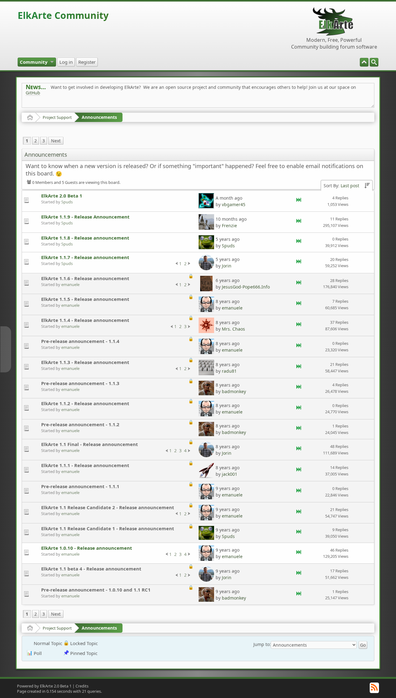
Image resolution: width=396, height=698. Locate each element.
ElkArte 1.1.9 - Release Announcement (85, 217)
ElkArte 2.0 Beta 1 (61, 196)
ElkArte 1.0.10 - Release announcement (86, 548)
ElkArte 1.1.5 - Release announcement (85, 299)
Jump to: (262, 644)
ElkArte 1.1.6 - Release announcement (85, 278)
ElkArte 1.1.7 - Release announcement (85, 257)
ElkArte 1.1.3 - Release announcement (85, 362)
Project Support (57, 117)
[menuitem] (374, 62)
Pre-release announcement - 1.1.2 (80, 424)
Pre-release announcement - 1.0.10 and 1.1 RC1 (96, 590)
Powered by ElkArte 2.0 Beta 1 (44, 686)
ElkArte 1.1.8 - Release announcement (85, 238)
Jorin (226, 266)
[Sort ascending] (367, 186)
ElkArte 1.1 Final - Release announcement (89, 444)
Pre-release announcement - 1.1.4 (80, 341)
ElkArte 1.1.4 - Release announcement (85, 320)
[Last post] (299, 201)
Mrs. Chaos (233, 329)
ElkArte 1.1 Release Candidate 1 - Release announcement (107, 528)
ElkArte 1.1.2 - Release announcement (85, 403)
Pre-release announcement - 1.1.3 (80, 383)
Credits (81, 686)
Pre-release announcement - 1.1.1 (80, 486)
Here (123, 107)
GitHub (33, 93)
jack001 (229, 474)
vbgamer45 (233, 204)
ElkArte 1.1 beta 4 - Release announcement (91, 569)
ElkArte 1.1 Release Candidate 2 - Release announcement (107, 507)
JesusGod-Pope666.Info (246, 287)
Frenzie (229, 225)
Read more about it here (51, 107)
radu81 (229, 371)
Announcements (99, 117)
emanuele (70, 284)
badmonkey (234, 391)
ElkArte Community (63, 15)
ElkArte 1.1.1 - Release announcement (85, 465)
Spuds (67, 202)
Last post (350, 186)
